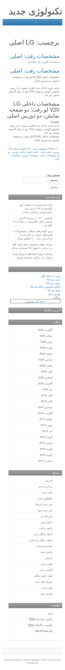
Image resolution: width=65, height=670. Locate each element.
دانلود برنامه (45, 528)
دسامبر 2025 (45, 359)
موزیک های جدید (43, 581)
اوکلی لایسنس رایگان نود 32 (45, 286)
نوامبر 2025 (46, 365)
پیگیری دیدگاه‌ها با (40, 625)
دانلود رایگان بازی (43, 534)
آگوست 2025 (45, 383)
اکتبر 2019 (46, 395)
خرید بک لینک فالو (51, 276)
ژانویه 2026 (46, 353)
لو (58, 155)
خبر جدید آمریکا (44, 504)
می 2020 (47, 389)
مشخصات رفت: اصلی (34, 56)
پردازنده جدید (45, 486)
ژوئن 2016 (46, 425)
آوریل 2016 (46, 437)
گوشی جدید (46, 569)
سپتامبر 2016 (45, 407)
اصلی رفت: (45, 152)
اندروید (48, 480)
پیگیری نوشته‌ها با (40, 619)
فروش (48, 558)
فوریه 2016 (46, 449)
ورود (49, 613)
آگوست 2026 (45, 329)
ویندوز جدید (46, 593)
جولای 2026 (46, 335)
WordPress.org (43, 631)
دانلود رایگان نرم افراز (40, 540)
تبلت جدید (47, 492)
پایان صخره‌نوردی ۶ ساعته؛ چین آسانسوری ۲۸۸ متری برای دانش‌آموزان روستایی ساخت (35, 208)
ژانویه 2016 (46, 455)
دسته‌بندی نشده (44, 546)
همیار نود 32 (53, 290)
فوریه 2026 (46, 347)
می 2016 (47, 431)
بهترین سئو (54, 294)
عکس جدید (46, 552)
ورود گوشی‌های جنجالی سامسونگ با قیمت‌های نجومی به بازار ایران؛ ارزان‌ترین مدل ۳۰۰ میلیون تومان (33, 234)
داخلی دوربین (18, 152)
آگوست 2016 (45, 413)
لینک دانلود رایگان (43, 575)
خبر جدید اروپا (45, 510)
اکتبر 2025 (46, 371)
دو (9, 152)
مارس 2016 (45, 443)
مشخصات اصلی (48, 155)
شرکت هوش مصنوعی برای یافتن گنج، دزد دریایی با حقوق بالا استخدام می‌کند (32, 246)
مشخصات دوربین (30, 155)
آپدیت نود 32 (53, 279)
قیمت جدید (46, 564)
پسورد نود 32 (53, 283)
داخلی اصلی (33, 152)
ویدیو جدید (47, 587)
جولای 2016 (46, 419)
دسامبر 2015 (45, 460)
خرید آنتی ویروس (35, 301)
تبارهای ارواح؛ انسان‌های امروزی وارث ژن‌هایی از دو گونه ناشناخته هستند (32, 255)
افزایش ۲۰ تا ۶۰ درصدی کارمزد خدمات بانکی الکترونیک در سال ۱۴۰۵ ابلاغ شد (32, 221)
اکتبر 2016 (46, 401)
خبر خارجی (46, 516)
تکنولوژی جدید (35, 10)
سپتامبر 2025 (45, 377)
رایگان (57, 297)
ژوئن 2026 (46, 341)
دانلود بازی (46, 522)
